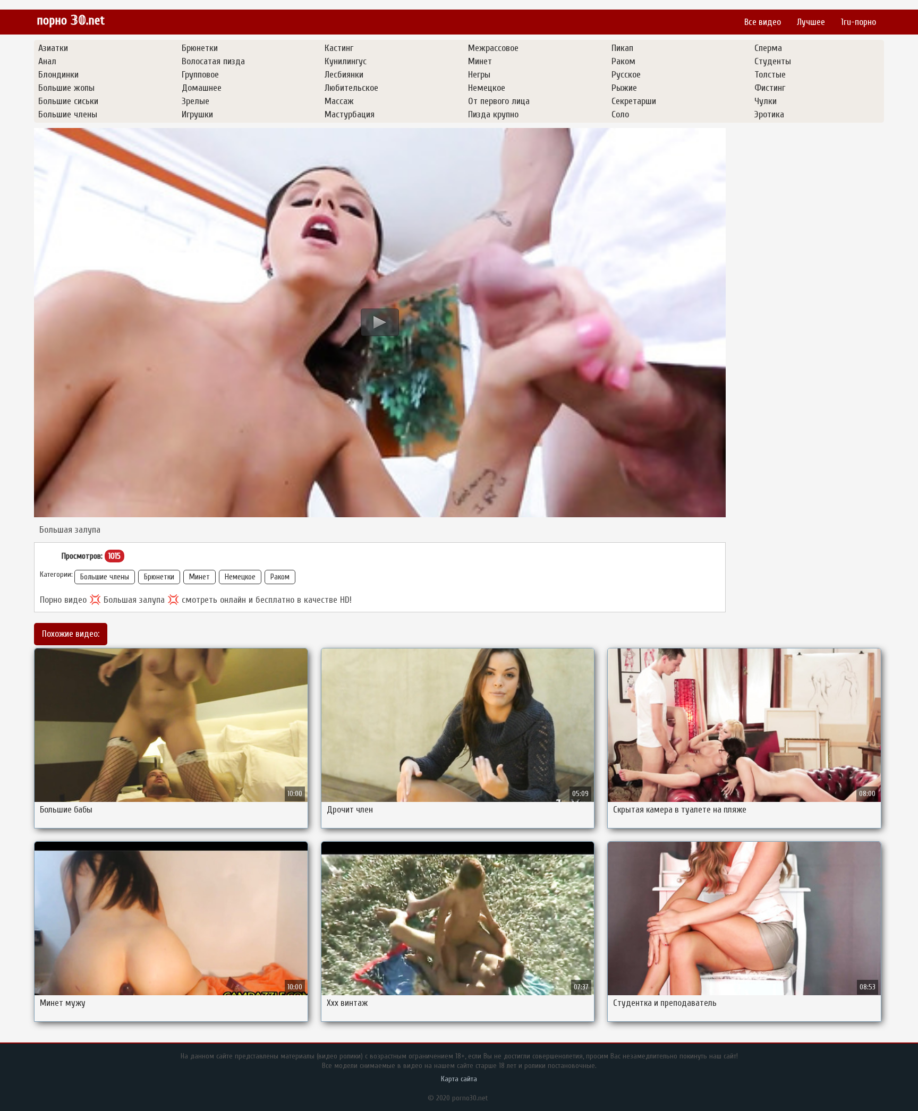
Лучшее (811, 22)
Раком (280, 577)
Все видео (762, 22)
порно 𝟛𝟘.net (71, 20)
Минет (199, 577)
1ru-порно (858, 22)
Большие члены (104, 577)
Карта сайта (459, 1078)
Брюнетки (159, 577)
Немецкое (240, 577)
